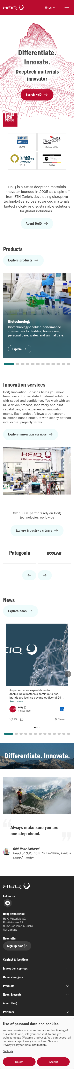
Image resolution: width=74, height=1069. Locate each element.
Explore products (20, 260)
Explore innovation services (27, 434)
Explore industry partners (33, 530)
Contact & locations (16, 959)
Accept (53, 1062)
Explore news (17, 611)
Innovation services (15, 968)
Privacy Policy (11, 1045)
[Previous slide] (29, 575)
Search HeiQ (34, 95)
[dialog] (37, 1043)
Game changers (13, 977)
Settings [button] (8, 1051)
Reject (19, 1062)
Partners (8, 1012)
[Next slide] (45, 575)
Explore (17, 349)
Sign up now (15, 946)
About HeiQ (34, 223)
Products (8, 986)
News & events (12, 994)
